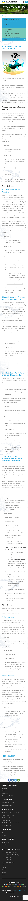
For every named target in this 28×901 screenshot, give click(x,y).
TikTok (3, 874)
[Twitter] (15, 780)
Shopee (4, 835)
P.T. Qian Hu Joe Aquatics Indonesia (11, 822)
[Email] (18, 780)
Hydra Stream (11, 549)
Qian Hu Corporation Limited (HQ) (10, 812)
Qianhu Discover (6, 833)
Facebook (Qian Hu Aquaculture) (10, 859)
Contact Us (5, 793)
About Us (4, 788)
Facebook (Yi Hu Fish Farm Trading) (10, 854)
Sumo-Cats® (5, 844)
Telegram (4, 867)
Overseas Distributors (7, 805)
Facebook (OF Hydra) (7, 857)
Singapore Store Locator (8, 802)
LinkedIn (4, 872)
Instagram (4, 864)
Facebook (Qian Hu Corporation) (10, 852)
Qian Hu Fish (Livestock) (8, 815)
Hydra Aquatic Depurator (12, 547)
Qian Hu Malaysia (6, 817)
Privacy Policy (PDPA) (7, 795)
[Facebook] (9, 780)
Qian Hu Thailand (6, 820)
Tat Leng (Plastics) (6, 825)
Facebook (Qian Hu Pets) (8, 862)
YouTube (4, 869)
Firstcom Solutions (21, 896)
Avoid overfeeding (10, 749)
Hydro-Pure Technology (18, 559)
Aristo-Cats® (5, 842)
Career (3, 790)
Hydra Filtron (8, 574)
